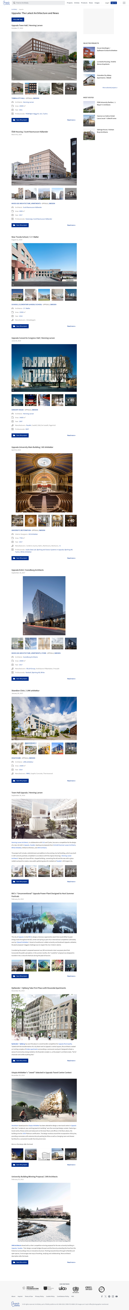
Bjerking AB (68, 550)
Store (43, 653)
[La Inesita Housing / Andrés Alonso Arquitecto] (89, 66)
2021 (20, 110)
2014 (20, 770)
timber (28, 1049)
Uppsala (26, 845)
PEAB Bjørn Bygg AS (32, 114)
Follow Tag (17, 19)
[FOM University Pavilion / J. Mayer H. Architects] (89, 107)
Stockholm (15, 1126)
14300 (21, 766)
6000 (21, 211)
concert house (18, 410)
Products (84, 3)
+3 (60, 546)
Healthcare (16, 758)
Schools (15, 304)
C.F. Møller (26, 308)
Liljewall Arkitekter (22, 942)
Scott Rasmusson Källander (32, 207)
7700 (21, 538)
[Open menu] (124, 2)
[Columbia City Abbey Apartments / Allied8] (89, 80)
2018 (20, 316)
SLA (41, 114)
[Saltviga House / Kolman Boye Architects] (89, 134)
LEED (24, 1133)
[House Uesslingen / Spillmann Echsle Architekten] (89, 52)
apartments (34, 1049)
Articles (76, 3)
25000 (21, 106)
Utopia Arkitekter (33, 1126)
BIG (30, 937)
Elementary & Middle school (30, 304)
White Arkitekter (26, 552)
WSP (27, 429)
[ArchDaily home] (6, 3)
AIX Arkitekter (33, 534)
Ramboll (28, 672)
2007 (20, 421)
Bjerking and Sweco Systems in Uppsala (50, 550)
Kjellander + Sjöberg (18, 1044)
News (91, 3)
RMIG (28, 773)
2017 (20, 215)
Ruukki (28, 425)
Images (97, 3)
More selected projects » (110, 87)
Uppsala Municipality (65, 1044)
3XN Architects (42, 848)
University (16, 530)
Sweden (36, 98)
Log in (107, 3)
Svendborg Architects (30, 657)
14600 (21, 417)
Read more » (71, 120)
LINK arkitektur (28, 762)
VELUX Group (30, 669)
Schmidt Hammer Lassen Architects (64, 845)
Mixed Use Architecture (21, 203)
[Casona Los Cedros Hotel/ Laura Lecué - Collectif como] (89, 120)
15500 (21, 312)
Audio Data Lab (31, 550)
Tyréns (45, 114)
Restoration (26, 530)
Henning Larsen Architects (20, 842)
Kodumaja (29, 219)
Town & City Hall (18, 98)
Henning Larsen (28, 102)
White (43, 672)
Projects (70, 3)
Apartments (36, 203)
